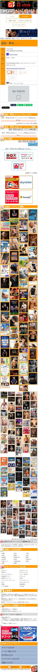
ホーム (12, 16)
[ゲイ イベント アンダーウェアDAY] (28, 510)
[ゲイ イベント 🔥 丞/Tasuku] (22, 514)
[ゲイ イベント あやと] (16, 532)
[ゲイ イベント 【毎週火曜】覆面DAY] (14, 372)
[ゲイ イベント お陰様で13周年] (14, 221)
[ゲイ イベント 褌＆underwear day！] (5, 382)
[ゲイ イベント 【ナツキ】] (14, 363)
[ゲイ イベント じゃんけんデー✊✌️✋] (16, 504)
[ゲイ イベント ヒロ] (4, 429)
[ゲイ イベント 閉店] (18, 476)
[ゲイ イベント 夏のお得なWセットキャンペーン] (23, 283)
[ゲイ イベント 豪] (34, 515)
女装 (21, 578)
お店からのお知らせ (25, 20)
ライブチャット (24, 580)
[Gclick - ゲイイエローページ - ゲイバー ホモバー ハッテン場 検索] (19, 4)
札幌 (3, 553)
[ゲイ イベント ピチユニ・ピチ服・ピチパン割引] (33, 413)
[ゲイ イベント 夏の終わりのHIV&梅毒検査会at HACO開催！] (4, 482)
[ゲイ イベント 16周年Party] (18, 486)
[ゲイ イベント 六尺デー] (26, 423)
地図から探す (12, 20)
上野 (27, 553)
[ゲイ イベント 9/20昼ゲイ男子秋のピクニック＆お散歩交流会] (3, 512)
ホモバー (4, 570)
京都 (15, 559)
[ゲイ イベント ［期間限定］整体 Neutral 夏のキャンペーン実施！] (32, 291)
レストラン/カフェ (7, 574)
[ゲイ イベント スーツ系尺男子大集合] (11, 399)
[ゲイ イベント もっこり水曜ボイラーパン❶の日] (4, 404)
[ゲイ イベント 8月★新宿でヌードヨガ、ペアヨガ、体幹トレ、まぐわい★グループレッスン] (23, 357)
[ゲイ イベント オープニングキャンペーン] (14, 352)
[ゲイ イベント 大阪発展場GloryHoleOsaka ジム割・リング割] (4, 395)
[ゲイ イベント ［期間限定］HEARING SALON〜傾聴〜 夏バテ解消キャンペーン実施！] (23, 249)
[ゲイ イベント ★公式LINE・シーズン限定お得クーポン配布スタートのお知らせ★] (5, 226)
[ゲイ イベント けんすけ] (32, 240)
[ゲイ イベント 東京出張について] (22, 527)
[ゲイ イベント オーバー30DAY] (4, 438)
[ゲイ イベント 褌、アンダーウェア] (33, 442)
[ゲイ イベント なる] (34, 503)
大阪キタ (28, 559)
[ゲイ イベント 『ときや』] (5, 317)
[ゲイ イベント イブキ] (14, 244)
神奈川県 (8, 38)
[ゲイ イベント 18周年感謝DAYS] (11, 460)
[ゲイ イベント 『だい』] (18, 432)
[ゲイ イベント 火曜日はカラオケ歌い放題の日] (23, 294)
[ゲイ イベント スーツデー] (32, 215)
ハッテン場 (28, 38)
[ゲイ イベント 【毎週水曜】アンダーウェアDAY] (18, 408)
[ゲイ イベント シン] (3, 520)
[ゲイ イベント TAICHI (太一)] (14, 380)
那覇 (15, 563)
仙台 (15, 553)
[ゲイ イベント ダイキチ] (23, 380)
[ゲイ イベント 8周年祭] (11, 487)
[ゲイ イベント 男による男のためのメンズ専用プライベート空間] (5, 342)
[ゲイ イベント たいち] (4, 448)
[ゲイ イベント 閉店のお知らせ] (11, 468)
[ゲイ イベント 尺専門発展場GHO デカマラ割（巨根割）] (28, 521)
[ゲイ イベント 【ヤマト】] (34, 534)
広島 (27, 561)
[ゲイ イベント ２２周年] (33, 472)
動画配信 (22, 584)
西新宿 (4, 557)
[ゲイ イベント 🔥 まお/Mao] (22, 532)
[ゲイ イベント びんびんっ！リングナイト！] (26, 430)
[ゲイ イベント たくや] (26, 438)
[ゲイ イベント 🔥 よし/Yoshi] (28, 502)
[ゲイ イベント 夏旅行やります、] (14, 256)
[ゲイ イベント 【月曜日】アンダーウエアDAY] (28, 533)
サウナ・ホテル (20, 38)
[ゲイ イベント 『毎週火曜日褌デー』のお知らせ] (32, 227)
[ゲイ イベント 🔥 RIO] (33, 452)
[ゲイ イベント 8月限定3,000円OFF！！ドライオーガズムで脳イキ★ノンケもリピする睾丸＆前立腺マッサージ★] (11, 394)
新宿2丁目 (17, 557)
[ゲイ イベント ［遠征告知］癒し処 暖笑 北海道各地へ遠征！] (11, 407)
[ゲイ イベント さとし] (4, 421)
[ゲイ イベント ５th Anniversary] (33, 495)
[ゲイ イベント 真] (5, 235)
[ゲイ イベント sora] (33, 423)
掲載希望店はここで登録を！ (10, 609)
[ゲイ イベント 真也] (3, 529)
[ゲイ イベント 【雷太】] (33, 396)
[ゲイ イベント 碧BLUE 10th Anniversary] (32, 378)
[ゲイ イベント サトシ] (4, 412)
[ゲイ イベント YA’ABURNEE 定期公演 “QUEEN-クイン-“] (5, 215)
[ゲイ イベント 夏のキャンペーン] (23, 368)
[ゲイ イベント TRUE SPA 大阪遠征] (5, 360)
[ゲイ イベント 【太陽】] (10, 522)
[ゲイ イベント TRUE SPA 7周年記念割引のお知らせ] (5, 295)
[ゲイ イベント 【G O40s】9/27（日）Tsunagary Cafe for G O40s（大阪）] (28, 506)
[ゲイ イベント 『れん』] (18, 401)
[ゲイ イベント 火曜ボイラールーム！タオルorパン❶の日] (14, 293)
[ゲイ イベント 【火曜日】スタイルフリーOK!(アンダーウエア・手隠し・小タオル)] (32, 326)
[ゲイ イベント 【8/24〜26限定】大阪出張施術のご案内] (32, 345)
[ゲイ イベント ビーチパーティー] (26, 462)
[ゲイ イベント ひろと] (18, 441)
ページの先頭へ (26, 667)
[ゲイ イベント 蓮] (11, 416)
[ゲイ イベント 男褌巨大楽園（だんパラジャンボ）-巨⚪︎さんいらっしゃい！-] (16, 524)
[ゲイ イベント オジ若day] (5, 271)
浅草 (3, 555)
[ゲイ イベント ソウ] (28, 527)
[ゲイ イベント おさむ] (3, 504)
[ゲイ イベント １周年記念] (5, 258)
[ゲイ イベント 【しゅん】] (16, 514)
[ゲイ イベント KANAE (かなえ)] (5, 352)
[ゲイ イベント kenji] (14, 281)
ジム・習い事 (24, 574)
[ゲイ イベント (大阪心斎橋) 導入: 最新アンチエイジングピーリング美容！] (23, 225)
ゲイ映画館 (5, 586)
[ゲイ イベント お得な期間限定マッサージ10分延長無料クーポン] (23, 388)
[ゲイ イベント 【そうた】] (11, 424)
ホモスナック (24, 570)
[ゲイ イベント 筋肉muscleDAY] (18, 451)
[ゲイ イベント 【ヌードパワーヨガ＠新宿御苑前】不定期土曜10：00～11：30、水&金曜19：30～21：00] (11, 439)
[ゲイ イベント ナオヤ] (26, 414)
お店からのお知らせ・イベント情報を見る (25, 539)
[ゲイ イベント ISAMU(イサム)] (5, 306)
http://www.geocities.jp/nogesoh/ (16, 68)
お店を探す (25, 16)
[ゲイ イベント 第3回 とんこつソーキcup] (4, 472)
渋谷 (27, 555)
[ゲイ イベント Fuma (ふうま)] (14, 213)
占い (3, 582)
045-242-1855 (13, 54)
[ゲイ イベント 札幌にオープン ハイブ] (26, 492)
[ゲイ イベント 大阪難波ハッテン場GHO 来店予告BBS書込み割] (23, 317)
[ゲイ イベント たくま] (22, 504)
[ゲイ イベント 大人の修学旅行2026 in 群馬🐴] (33, 483)
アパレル (22, 576)
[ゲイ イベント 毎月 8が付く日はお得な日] (22, 522)
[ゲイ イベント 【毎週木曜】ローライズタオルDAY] (22, 510)
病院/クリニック (6, 578)
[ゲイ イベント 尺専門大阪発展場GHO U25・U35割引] (34, 509)
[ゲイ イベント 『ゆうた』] (32, 315)
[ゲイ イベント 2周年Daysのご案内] (26, 405)
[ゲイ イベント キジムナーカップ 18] (4, 492)
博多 (3, 563)
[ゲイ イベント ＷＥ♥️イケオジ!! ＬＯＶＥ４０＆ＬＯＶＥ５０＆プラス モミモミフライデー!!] (10, 504)
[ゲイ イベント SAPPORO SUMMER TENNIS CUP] (11, 478)
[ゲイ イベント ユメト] (26, 448)
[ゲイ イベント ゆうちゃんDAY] (5, 246)
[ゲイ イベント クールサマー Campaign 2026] (32, 253)
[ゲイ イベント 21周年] (26, 472)
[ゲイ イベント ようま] (14, 231)
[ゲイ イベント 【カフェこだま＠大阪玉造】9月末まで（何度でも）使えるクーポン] (5, 329)
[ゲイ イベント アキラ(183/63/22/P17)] (34, 528)
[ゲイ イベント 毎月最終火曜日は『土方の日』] (23, 328)
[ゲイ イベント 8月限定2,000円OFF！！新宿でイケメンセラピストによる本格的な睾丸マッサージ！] (23, 273)
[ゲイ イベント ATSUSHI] (23, 261)
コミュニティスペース (8, 580)
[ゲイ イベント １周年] (26, 482)
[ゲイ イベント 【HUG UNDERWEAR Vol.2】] (14, 333)
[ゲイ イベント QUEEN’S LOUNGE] (18, 422)
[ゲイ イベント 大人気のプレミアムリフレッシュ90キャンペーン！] (23, 350)
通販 (3, 584)
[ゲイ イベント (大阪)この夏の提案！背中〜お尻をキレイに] (23, 237)
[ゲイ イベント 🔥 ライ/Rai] (22, 518)
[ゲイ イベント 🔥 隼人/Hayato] (11, 432)
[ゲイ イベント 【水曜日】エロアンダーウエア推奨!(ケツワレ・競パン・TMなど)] (33, 404)
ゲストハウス (24, 572)
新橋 (15, 555)
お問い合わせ (14, 667)
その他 (22, 586)
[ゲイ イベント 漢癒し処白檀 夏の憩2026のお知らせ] (23, 214)
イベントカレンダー (19, 24)
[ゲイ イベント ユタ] (28, 515)
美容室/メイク (6, 576)
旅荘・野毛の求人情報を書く (28, 141)
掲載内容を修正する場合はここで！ (12, 611)
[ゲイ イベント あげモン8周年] (4, 462)
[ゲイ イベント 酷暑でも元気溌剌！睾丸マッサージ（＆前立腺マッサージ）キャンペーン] (32, 278)
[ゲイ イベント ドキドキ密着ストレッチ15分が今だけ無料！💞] (5, 283)
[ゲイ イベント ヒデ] (32, 336)
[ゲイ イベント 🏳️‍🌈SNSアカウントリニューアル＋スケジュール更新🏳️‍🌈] (14, 344)
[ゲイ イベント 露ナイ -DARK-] (18, 414)
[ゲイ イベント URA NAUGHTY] (10, 513)
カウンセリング (24, 582)
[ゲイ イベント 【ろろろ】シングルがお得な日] (32, 353)
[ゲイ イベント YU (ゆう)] (11, 448)
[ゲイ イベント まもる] (23, 341)
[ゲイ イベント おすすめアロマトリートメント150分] (18, 394)
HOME (2, 38)
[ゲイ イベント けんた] (10, 530)
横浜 (13, 38)
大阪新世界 (17, 561)
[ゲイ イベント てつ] (33, 432)
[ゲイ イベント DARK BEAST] (14, 307)
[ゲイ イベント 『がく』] (23, 307)
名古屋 (4, 559)
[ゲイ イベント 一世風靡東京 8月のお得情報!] (14, 268)
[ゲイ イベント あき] (14, 321)
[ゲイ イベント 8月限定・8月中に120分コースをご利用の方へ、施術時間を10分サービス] (5, 370)
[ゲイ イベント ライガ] (32, 304)
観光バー (4, 572)
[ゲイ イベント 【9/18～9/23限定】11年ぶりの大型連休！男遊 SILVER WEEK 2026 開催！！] (34, 521)
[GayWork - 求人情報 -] (32, 144)
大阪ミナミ (5, 561)
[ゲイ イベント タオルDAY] (32, 366)
